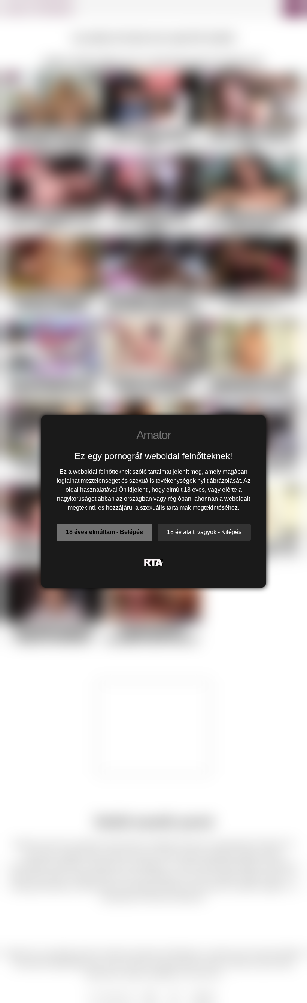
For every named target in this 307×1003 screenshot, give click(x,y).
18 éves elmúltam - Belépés (104, 532)
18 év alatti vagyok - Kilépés (204, 532)
